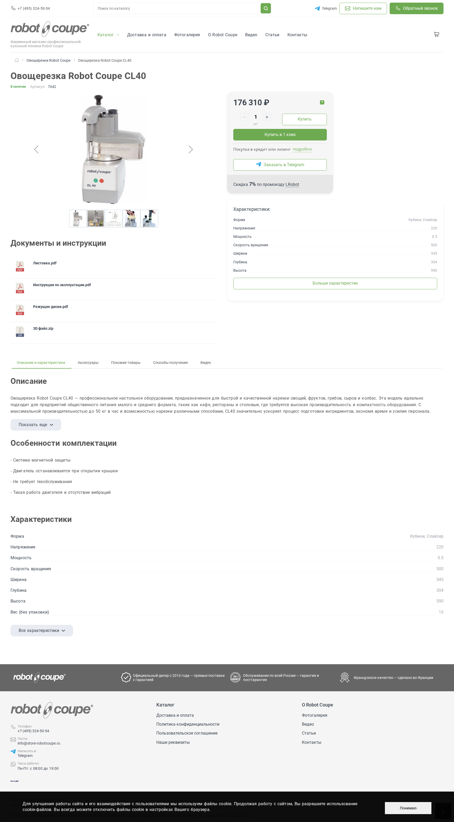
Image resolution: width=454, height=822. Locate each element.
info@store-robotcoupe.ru (39, 743)
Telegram (25, 755)
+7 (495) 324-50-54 (33, 731)
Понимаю (408, 808)
